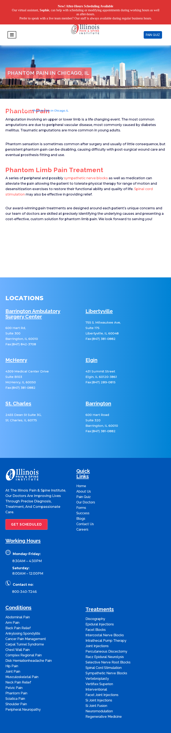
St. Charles (18, 392)
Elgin (91, 349)
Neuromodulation (99, 700)
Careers (82, 518)
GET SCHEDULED (26, 513)
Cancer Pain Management (25, 627)
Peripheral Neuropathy (23, 698)
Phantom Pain (16, 682)
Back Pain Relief (18, 617)
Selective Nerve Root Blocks (108, 651)
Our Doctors (85, 491)
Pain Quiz (83, 485)
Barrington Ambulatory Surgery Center (32, 302)
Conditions (23, 99)
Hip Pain (11, 655)
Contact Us (85, 512)
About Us (83, 480)
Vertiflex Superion (99, 673)
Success (82, 502)
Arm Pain (12, 611)
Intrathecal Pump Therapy (106, 629)
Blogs (80, 507)
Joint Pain (12, 660)
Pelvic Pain (14, 676)
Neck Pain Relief (18, 671)
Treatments (100, 598)
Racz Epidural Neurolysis (105, 645)
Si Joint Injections (99, 689)
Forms (81, 496)
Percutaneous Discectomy (106, 640)
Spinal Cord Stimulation (104, 656)
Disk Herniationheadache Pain (28, 649)
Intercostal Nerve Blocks (105, 624)
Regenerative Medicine (104, 705)
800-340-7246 (24, 580)
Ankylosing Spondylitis (22, 622)
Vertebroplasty (97, 667)
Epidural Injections (100, 613)
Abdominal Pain (17, 606)
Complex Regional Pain (23, 644)
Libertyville (99, 300)
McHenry (16, 349)
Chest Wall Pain (17, 638)
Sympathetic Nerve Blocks (106, 662)
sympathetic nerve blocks (86, 167)
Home (9, 99)
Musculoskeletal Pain (21, 665)
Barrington (98, 392)
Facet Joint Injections (102, 683)
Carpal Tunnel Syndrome (24, 633)
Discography (95, 607)
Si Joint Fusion (96, 694)
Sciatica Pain (15, 687)
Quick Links (83, 462)
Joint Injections (97, 634)
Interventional (96, 678)
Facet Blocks (96, 618)
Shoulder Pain (16, 693)
